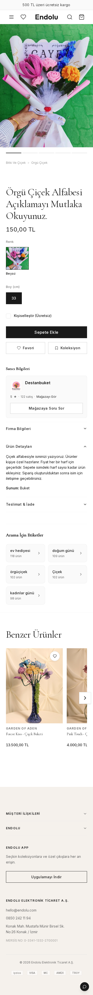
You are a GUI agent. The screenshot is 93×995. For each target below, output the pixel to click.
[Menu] (11, 17)
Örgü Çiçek (39, 163)
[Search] (69, 17)
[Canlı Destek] (84, 986)
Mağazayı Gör (46, 396)
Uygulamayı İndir (46, 877)
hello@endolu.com (21, 910)
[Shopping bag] (81, 17)
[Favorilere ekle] (55, 656)
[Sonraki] (85, 698)
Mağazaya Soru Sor (46, 408)
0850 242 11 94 (18, 918)
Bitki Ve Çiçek (16, 163)
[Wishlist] (23, 17)
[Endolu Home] (46, 17)
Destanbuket (37, 382)
